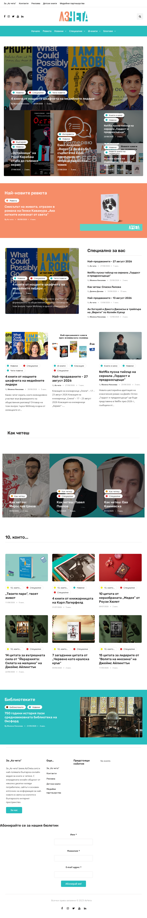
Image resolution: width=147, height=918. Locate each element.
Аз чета (93, 266)
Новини (58, 31)
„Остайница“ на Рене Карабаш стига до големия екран (24, 159)
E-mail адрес (73, 867)
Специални (75, 31)
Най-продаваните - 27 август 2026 (109, 261)
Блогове (108, 31)
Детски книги (50, 3)
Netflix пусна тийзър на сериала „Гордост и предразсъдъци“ (119, 129)
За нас (14, 810)
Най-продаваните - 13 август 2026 (109, 298)
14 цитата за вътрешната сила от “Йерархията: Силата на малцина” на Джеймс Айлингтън (25, 661)
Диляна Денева (96, 291)
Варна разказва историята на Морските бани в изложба (28, 715)
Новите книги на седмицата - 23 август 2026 (118, 162)
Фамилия (73, 850)
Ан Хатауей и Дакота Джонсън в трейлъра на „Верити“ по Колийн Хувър (114, 311)
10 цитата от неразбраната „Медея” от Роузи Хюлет (119, 598)
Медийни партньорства (72, 3)
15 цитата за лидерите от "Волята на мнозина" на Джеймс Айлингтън (119, 659)
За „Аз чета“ (10, 3)
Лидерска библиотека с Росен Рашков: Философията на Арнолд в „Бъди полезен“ (32, 215)
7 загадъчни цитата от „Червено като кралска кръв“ (70, 659)
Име (73, 834)
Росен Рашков (13, 224)
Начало (35, 31)
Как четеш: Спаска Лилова (104, 287)
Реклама (35, 3)
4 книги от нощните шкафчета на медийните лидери (52, 99)
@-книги (93, 31)
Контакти (24, 3)
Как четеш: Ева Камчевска (69, 504)
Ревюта (47, 31)
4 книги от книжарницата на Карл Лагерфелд (72, 600)
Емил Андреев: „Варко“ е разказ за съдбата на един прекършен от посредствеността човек (73, 155)
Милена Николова (21, 103)
